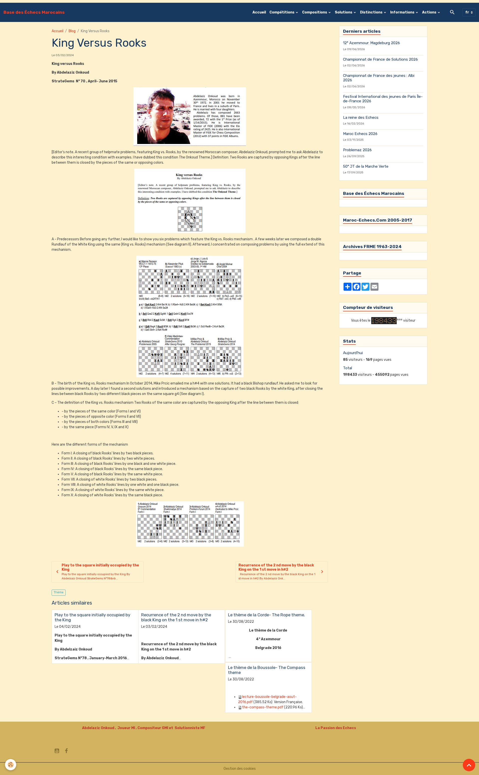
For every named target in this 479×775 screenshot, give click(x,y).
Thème (59, 592)
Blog (72, 31)
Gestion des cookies (240, 769)
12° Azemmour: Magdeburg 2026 (371, 43)
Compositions (315, 12)
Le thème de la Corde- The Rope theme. (266, 614)
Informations (402, 12)
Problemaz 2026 (357, 150)
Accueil (259, 12)
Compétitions (282, 12)
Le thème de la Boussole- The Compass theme (266, 670)
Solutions (344, 12)
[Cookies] (10, 764)
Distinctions (371, 12)
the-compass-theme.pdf (262, 707)
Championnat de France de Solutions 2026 (380, 59)
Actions (429, 12)
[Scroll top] (469, 765)
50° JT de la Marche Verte (365, 166)
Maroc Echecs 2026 (360, 133)
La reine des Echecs (360, 117)
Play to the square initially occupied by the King (92, 617)
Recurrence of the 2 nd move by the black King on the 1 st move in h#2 (176, 617)
